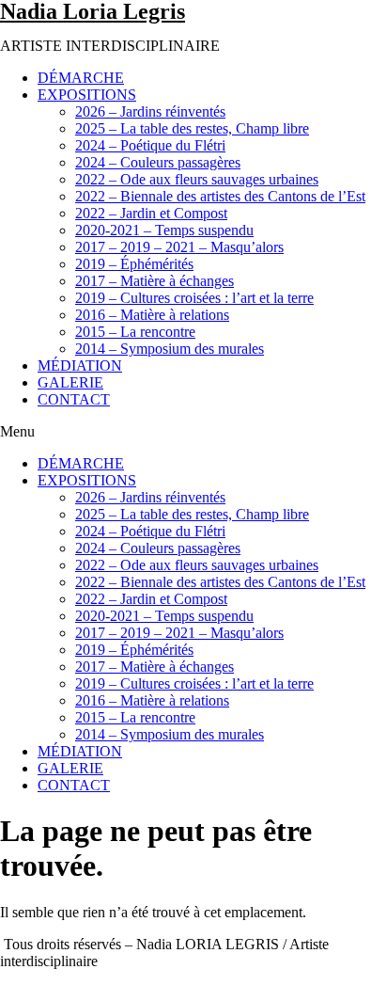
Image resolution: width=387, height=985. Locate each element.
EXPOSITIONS (87, 95)
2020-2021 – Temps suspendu (164, 230)
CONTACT (74, 399)
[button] (193, 431)
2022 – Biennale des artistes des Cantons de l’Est (220, 196)
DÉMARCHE (81, 78)
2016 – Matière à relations (152, 315)
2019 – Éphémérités (134, 264)
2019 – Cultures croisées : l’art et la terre (194, 298)
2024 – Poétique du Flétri (150, 145)
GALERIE (70, 382)
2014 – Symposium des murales (169, 349)
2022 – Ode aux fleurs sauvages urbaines (196, 179)
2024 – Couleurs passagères (157, 162)
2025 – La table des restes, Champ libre (192, 128)
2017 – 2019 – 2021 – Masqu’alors (179, 247)
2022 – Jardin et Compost (151, 213)
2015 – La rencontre (135, 332)
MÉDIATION (80, 365)
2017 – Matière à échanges (154, 281)
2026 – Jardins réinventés (150, 111)
